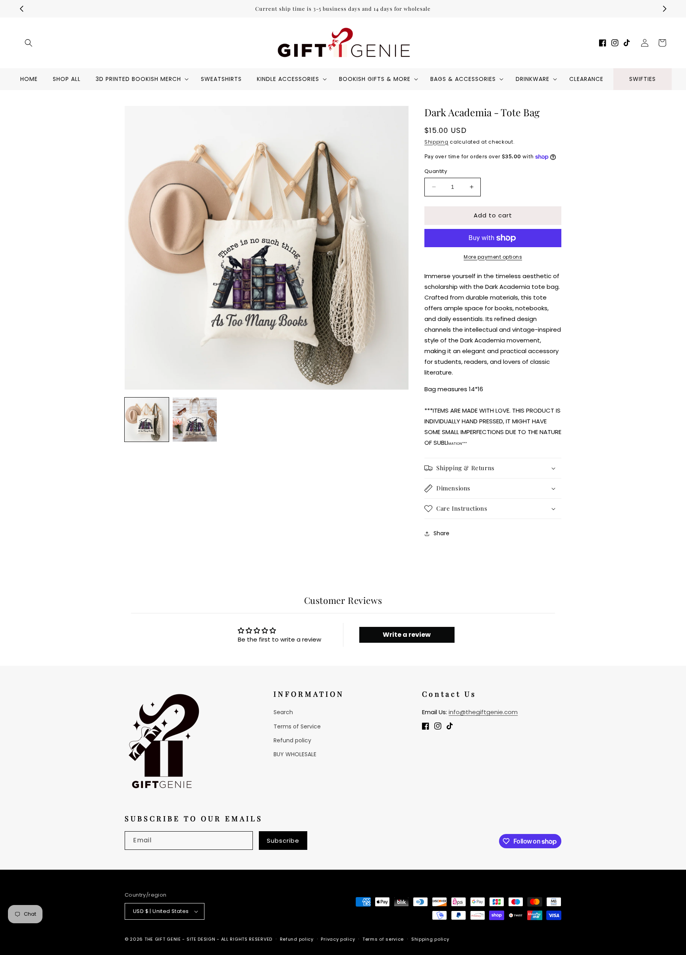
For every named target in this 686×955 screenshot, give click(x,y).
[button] (28, 43)
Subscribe (283, 840)
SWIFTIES (642, 79)
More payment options (493, 257)
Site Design (201, 939)
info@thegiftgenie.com (483, 712)
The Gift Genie (163, 939)
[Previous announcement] (21, 8)
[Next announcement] (664, 8)
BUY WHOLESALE (295, 754)
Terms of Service (297, 726)
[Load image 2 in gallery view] (195, 420)
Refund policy (292, 740)
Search (283, 712)
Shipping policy (430, 939)
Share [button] (441, 533)
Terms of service (383, 939)
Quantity (435, 171)
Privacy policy (338, 939)
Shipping (436, 141)
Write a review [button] (407, 634)
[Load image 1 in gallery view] (147, 420)
